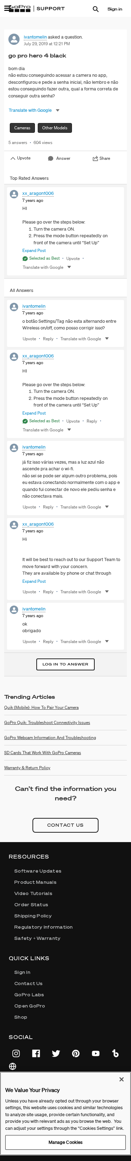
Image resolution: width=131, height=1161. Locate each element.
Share (105, 158)
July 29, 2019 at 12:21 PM (47, 44)
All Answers (21, 290)
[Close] (121, 1079)
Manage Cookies (66, 1142)
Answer (63, 158)
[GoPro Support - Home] (37, 8)
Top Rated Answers (29, 178)
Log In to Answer (65, 664)
